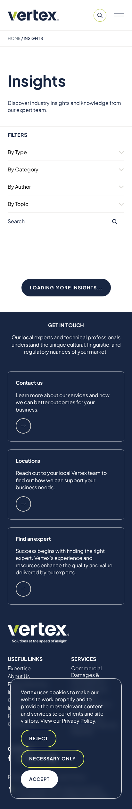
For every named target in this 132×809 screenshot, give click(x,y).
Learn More (23, 426)
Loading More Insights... (66, 287)
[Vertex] (33, 15)
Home (14, 38)
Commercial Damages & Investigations (88, 675)
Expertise (19, 668)
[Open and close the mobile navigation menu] (119, 15)
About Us (19, 676)
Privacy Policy (78, 720)
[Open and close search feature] (100, 15)
